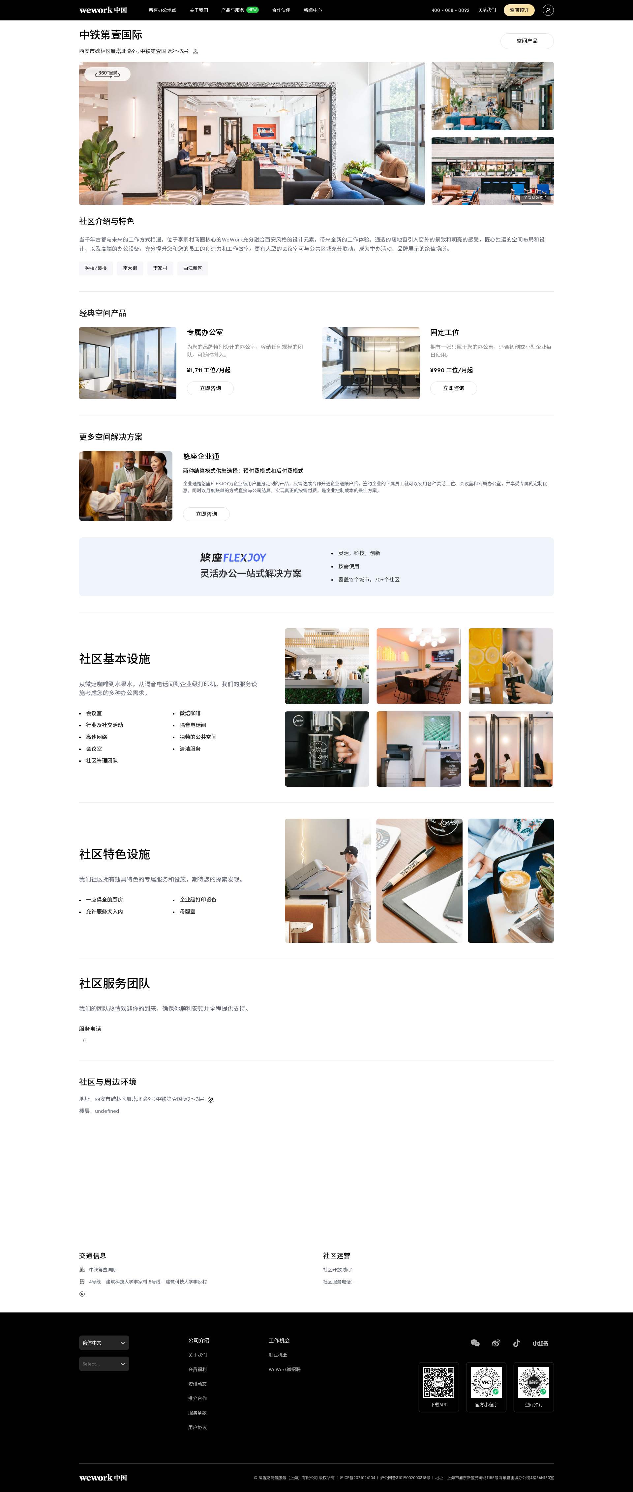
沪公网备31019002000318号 (405, 1478)
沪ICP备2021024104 (357, 1478)
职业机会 (278, 1355)
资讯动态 (197, 1384)
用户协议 (197, 1427)
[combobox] (83, 1342)
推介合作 (197, 1398)
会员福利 (197, 1369)
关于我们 (197, 1355)
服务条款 (197, 1413)
